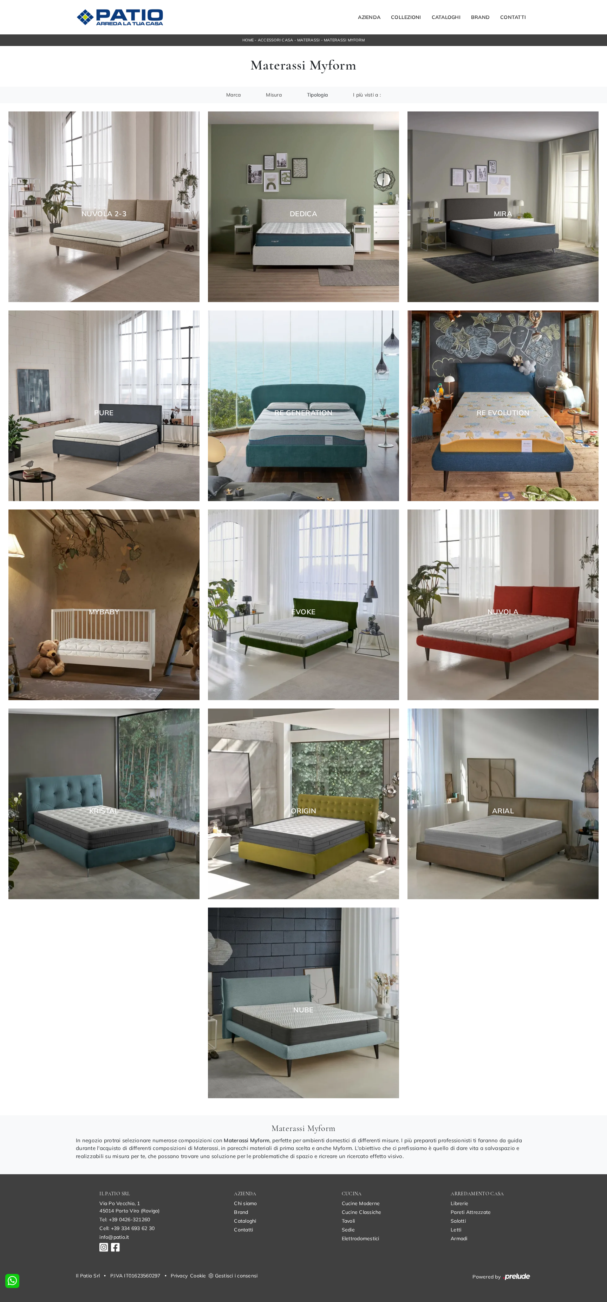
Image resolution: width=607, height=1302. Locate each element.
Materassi (308, 40)
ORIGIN (303, 811)
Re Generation (303, 413)
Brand (480, 17)
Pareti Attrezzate (471, 1212)
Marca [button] (233, 95)
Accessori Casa (275, 40)
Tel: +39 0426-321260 (124, 1219)
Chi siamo (245, 1203)
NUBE (303, 1010)
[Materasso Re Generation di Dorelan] (303, 406)
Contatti (513, 17)
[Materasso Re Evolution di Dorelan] (503, 406)
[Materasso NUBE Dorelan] (303, 1003)
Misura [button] (274, 95)
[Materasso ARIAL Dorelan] (503, 804)
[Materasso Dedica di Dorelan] (303, 206)
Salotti (458, 1221)
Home (248, 40)
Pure (104, 413)
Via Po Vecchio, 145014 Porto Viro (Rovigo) (129, 1207)
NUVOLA (503, 612)
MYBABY (104, 612)
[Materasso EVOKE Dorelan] (303, 605)
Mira (503, 214)
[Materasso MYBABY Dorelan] (104, 605)
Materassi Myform (344, 40)
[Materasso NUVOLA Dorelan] (503, 605)
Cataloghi (446, 17)
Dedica (303, 214)
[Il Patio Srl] (120, 17)
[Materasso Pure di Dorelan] (104, 406)
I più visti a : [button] (367, 95)
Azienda (369, 17)
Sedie (348, 1230)
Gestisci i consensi (236, 1276)
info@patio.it (114, 1237)
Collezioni (406, 17)
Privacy (179, 1276)
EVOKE (303, 612)
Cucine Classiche (361, 1212)
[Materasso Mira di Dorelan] (503, 206)
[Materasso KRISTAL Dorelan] (104, 804)
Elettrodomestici (360, 1238)
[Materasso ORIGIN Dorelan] (303, 804)
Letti (456, 1230)
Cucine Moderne (361, 1203)
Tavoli (348, 1221)
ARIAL (503, 811)
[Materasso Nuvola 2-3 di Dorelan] (104, 206)
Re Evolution (503, 413)
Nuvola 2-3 (103, 214)
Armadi (459, 1238)
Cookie (198, 1276)
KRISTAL (104, 811)
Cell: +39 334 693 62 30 (127, 1228)
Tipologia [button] (317, 95)
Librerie (459, 1203)
